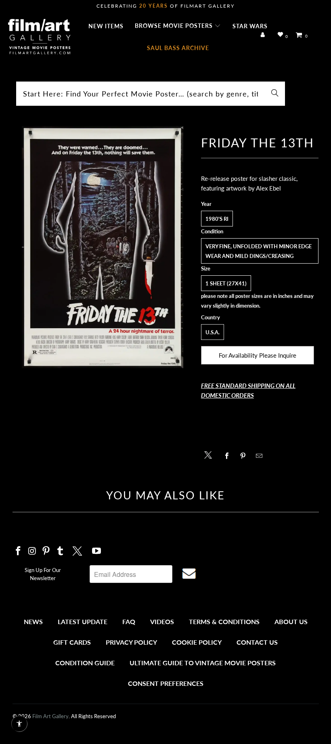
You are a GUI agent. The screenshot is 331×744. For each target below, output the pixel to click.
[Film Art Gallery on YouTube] (96, 551)
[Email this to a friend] (261, 455)
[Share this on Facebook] (229, 455)
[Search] (275, 94)
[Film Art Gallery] (39, 37)
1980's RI (216, 219)
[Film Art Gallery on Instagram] (32, 551)
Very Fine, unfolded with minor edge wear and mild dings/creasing (258, 251)
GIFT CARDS (72, 642)
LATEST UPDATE (82, 621)
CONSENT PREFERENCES (165, 683)
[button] (178, 26)
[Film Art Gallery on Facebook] (19, 551)
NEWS (33, 621)
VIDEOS (162, 621)
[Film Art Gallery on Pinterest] (46, 551)
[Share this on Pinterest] (245, 455)
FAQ (128, 621)
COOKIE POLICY (197, 642)
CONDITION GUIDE (85, 662)
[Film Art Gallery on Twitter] (78, 549)
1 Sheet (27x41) (226, 283)
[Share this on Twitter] (210, 454)
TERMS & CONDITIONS (224, 621)
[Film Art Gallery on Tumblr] (60, 551)
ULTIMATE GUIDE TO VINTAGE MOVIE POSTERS (203, 662)
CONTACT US (257, 642)
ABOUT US (291, 621)
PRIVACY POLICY (131, 642)
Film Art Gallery (50, 716)
